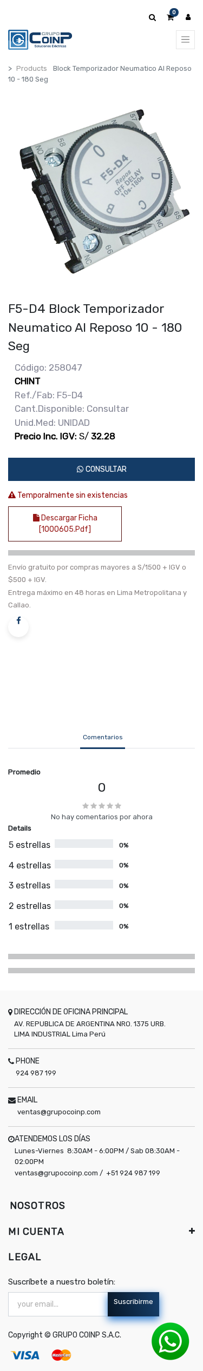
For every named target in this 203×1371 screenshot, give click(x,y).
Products (31, 68)
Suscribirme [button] (133, 1302)
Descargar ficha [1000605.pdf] (68, 523)
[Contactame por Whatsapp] (170, 1341)
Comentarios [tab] (103, 737)
